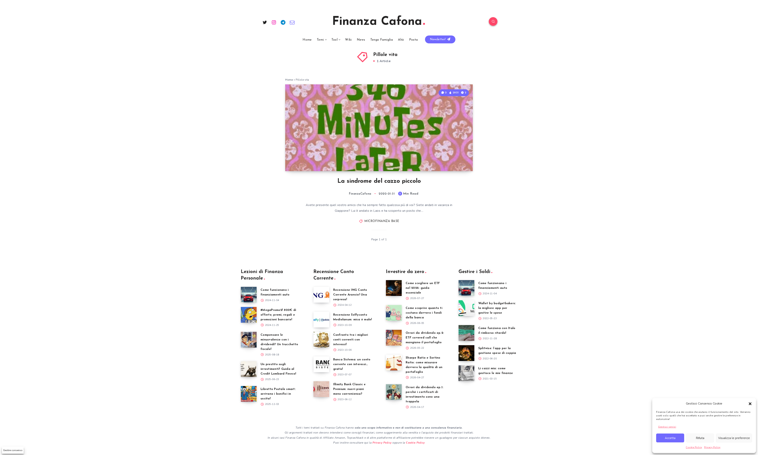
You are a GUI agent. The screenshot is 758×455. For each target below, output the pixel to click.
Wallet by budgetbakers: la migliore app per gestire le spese (497, 308)
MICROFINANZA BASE (381, 221)
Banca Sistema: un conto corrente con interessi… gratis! (352, 364)
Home (307, 39)
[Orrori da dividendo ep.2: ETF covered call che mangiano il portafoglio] (394, 338)
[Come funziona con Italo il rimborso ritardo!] (466, 333)
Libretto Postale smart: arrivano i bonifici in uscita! (278, 394)
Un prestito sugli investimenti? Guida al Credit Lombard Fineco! (278, 369)
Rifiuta (700, 438)
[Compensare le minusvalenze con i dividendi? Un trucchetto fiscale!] (249, 340)
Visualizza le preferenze (734, 438)
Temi (320, 39)
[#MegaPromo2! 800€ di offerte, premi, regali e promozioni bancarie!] (249, 315)
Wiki (348, 39)
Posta (413, 39)
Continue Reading (454, 159)
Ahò (401, 39)
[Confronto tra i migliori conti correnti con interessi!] (321, 340)
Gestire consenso (13, 450)
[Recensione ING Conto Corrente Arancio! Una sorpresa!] (321, 295)
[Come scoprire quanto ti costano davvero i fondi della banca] (394, 313)
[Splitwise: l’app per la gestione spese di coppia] (466, 353)
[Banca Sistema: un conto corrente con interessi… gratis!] (321, 364)
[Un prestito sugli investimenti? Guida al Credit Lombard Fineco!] (249, 369)
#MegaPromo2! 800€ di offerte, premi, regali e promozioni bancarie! (278, 315)
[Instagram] (274, 22)
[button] (750, 404)
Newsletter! (438, 39)
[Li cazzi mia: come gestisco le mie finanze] (466, 373)
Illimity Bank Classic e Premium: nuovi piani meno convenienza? (349, 389)
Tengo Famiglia (381, 39)
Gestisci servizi (667, 426)
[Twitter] (264, 22)
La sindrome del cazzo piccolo (379, 181)
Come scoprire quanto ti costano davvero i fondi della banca (424, 313)
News (361, 39)
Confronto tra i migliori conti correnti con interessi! (350, 340)
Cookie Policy (694, 447)
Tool (334, 39)
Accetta (670, 438)
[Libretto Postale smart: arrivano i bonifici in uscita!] (249, 394)
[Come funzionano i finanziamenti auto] (249, 295)
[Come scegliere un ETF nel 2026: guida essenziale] (394, 288)
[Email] (292, 22)
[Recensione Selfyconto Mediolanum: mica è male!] (321, 319)
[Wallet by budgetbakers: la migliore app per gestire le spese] (466, 308)
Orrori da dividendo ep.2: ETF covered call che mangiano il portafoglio (425, 338)
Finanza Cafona (377, 22)
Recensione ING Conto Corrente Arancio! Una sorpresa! (350, 295)
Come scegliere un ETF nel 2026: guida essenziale (423, 288)
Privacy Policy (712, 447)
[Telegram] (283, 22)
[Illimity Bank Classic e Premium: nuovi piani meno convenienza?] (321, 389)
